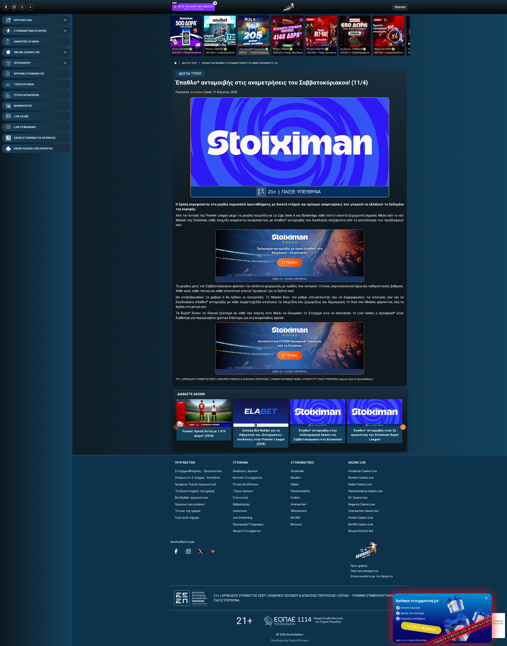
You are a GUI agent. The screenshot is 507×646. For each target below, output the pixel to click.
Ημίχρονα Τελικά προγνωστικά (195, 484)
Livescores (240, 511)
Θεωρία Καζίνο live (360, 531)
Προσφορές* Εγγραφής (248, 524)
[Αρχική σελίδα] (175, 63)
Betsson (296, 524)
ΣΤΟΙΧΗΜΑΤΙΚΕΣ (302, 462)
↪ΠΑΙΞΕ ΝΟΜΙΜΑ (421, 628)
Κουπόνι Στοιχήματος (247, 477)
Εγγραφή (400, 6)
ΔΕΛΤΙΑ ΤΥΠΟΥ (189, 63)
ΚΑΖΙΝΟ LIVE (357, 462)
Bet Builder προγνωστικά (191, 497)
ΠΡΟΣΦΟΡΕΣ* (22, 62)
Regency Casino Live (361, 504)
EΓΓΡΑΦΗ (289, 262)
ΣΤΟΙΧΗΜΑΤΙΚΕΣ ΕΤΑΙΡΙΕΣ (30, 30)
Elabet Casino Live (360, 484)
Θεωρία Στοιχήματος (247, 531)
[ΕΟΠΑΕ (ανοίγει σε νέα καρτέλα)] (303, 621)
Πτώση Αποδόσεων (245, 484)
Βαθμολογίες (241, 504)
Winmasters (299, 511)
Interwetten (298, 504)
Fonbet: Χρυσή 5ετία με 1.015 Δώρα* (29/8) (204, 433)
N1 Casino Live (357, 497)
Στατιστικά (240, 497)
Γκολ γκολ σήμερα (187, 517)
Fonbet (295, 497)
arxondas (196, 92)
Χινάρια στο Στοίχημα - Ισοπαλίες (197, 477)
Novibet (296, 477)
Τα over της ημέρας (188, 511)
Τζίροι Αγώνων (243, 491)
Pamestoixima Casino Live (365, 491)
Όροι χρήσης (359, 566)
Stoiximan (297, 471)
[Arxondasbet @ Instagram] (14, 7)
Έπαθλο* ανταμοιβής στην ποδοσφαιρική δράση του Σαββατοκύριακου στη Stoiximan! (318, 435)
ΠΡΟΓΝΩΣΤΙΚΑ (23, 20)
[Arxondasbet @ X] (22, 7)
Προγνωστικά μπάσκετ (190, 504)
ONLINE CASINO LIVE (27, 52)
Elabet (295, 484)
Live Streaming (242, 517)
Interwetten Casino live (363, 511)
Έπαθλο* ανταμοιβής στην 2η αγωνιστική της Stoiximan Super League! (375, 435)
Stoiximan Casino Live (362, 471)
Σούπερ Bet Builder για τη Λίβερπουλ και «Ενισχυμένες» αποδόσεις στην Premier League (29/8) (261, 437)
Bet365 (295, 517)
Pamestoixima (300, 491)
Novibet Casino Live (361, 477)
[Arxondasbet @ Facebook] (6, 7)
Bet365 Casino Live (360, 524)
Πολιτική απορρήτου (364, 571)
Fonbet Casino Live (360, 517)
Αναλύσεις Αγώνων (245, 471)
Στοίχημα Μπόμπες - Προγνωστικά (198, 471)
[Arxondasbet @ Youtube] (30, 7)
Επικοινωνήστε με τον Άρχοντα (372, 576)
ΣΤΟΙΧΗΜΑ (240, 462)
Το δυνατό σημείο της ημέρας (195, 491)
